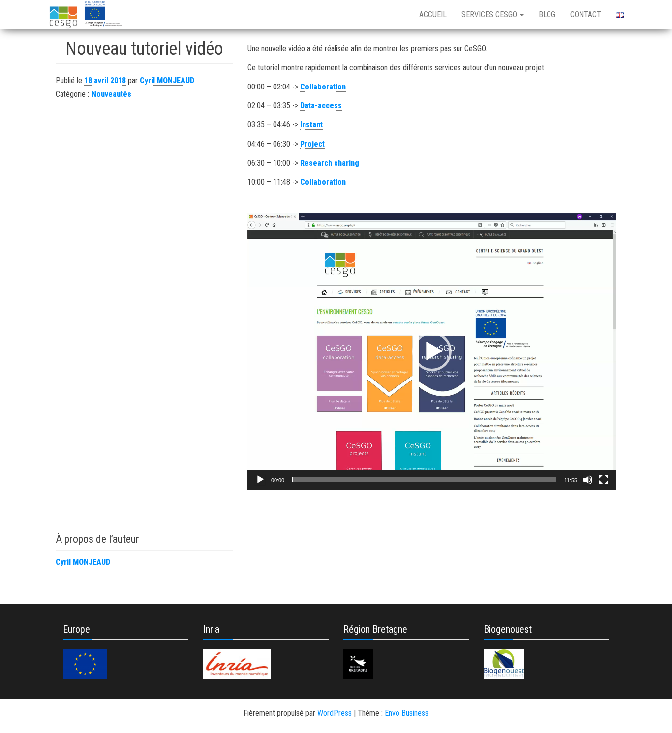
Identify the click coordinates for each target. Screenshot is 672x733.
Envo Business (406, 713)
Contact (585, 14)
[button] (432, 351)
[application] (431, 351)
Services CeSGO (490, 14)
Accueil (433, 14)
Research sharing (329, 163)
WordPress (334, 713)
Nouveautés (111, 94)
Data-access (321, 105)
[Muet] (588, 480)
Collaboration (323, 86)
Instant (311, 124)
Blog (547, 14)
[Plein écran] (604, 480)
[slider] (424, 479)
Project (312, 143)
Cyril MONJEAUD (167, 80)
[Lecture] (260, 480)
